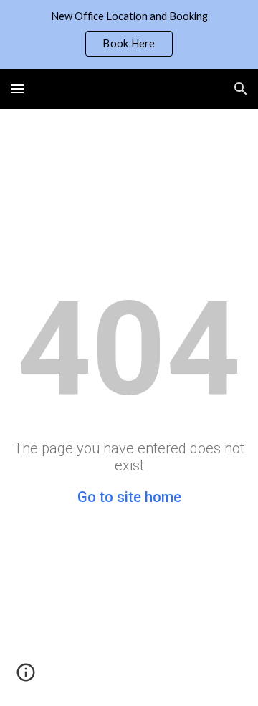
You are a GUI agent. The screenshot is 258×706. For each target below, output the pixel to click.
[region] (129, 34)
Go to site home (129, 497)
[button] (17, 88)
